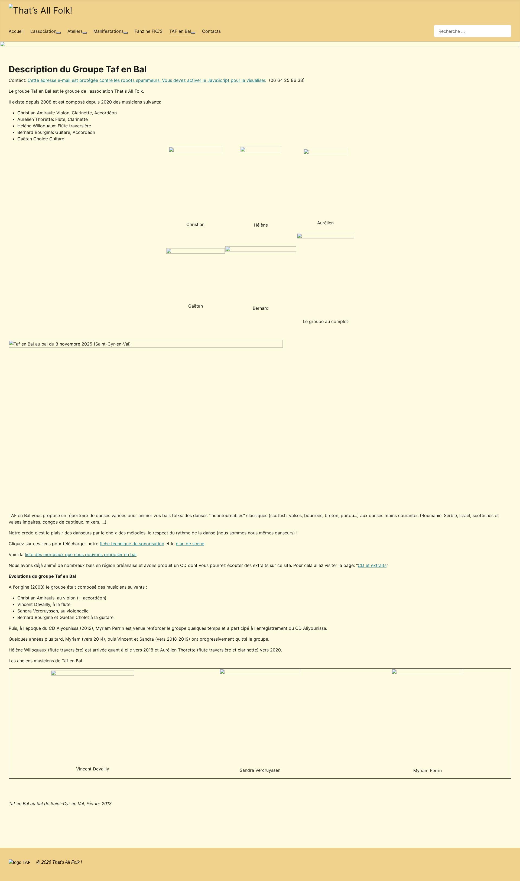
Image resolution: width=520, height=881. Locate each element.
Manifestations (108, 31)
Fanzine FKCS (148, 31)
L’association (43, 31)
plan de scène (190, 543)
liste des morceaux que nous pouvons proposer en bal (80, 554)
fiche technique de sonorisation (132, 543)
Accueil (16, 31)
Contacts (211, 31)
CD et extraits (372, 565)
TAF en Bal (180, 31)
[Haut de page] (513, 874)
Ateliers (75, 31)
